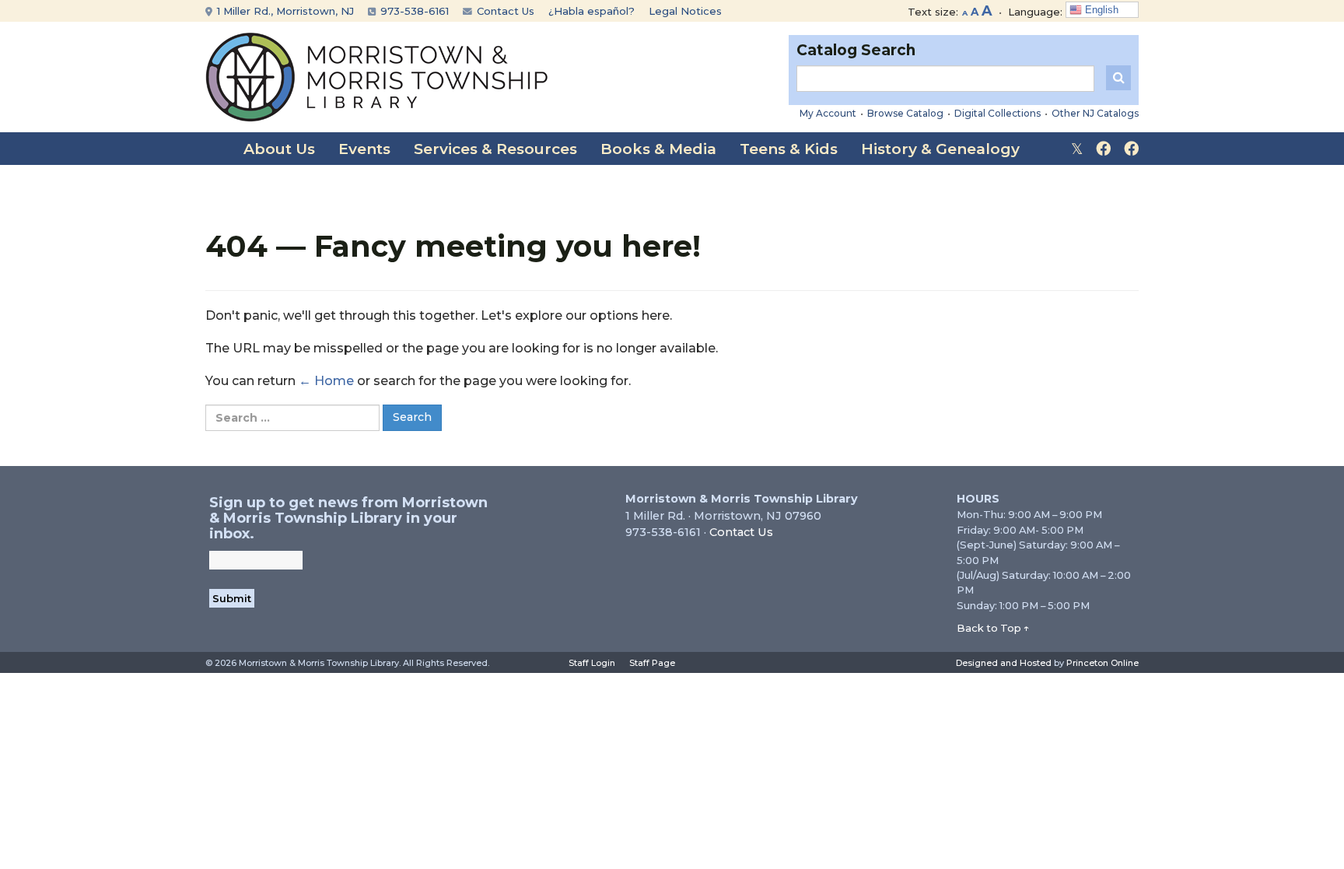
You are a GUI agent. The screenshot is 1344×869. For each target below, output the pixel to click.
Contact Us (504, 11)
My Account (828, 113)
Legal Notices (685, 11)
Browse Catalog (905, 113)
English (1100, 10)
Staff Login (592, 662)
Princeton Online (1102, 662)
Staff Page (652, 662)
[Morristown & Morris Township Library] (376, 75)
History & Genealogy (940, 149)
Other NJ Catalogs (1095, 113)
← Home (326, 380)
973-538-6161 (413, 11)
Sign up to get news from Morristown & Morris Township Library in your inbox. (348, 518)
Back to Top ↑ (993, 628)
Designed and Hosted (1004, 662)
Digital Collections (997, 113)
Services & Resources (495, 149)
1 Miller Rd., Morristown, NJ (284, 11)
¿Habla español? (591, 11)
